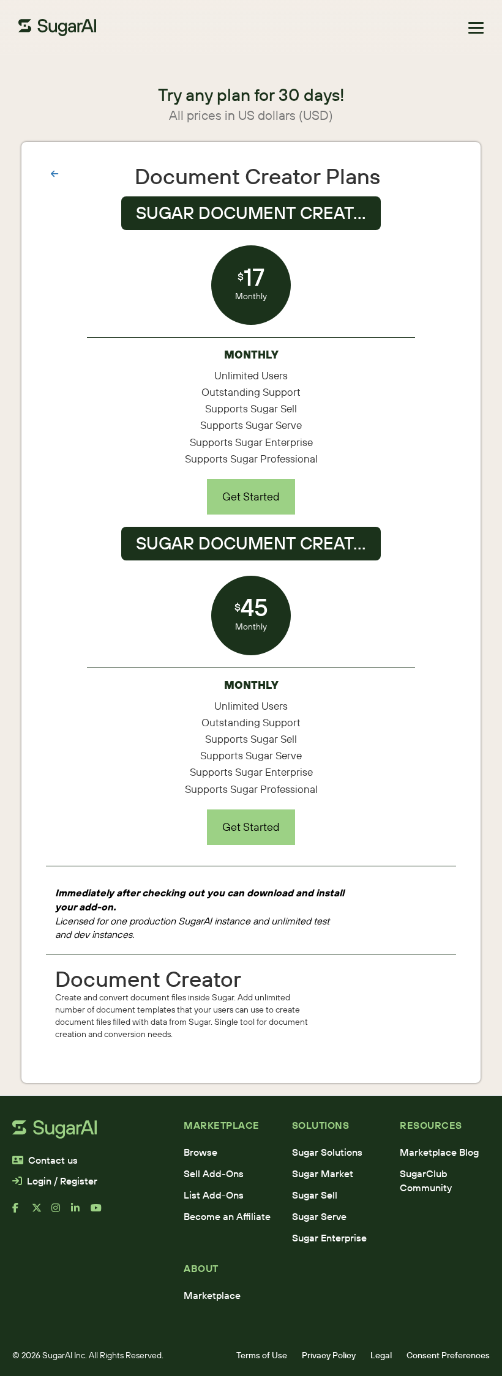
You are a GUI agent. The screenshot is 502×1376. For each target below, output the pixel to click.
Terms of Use (261, 1355)
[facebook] (22, 1212)
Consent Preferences (448, 1355)
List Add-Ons (214, 1195)
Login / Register (62, 1181)
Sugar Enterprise (329, 1238)
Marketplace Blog (439, 1152)
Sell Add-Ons (214, 1173)
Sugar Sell (314, 1195)
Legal (381, 1355)
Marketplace (212, 1295)
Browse (200, 1152)
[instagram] (61, 1212)
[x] (41, 1212)
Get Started (251, 496)
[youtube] (100, 1212)
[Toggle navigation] (476, 28)
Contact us (53, 1160)
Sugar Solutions (327, 1152)
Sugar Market (322, 1173)
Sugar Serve (319, 1216)
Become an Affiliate (227, 1216)
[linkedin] (81, 1212)
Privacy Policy (329, 1355)
